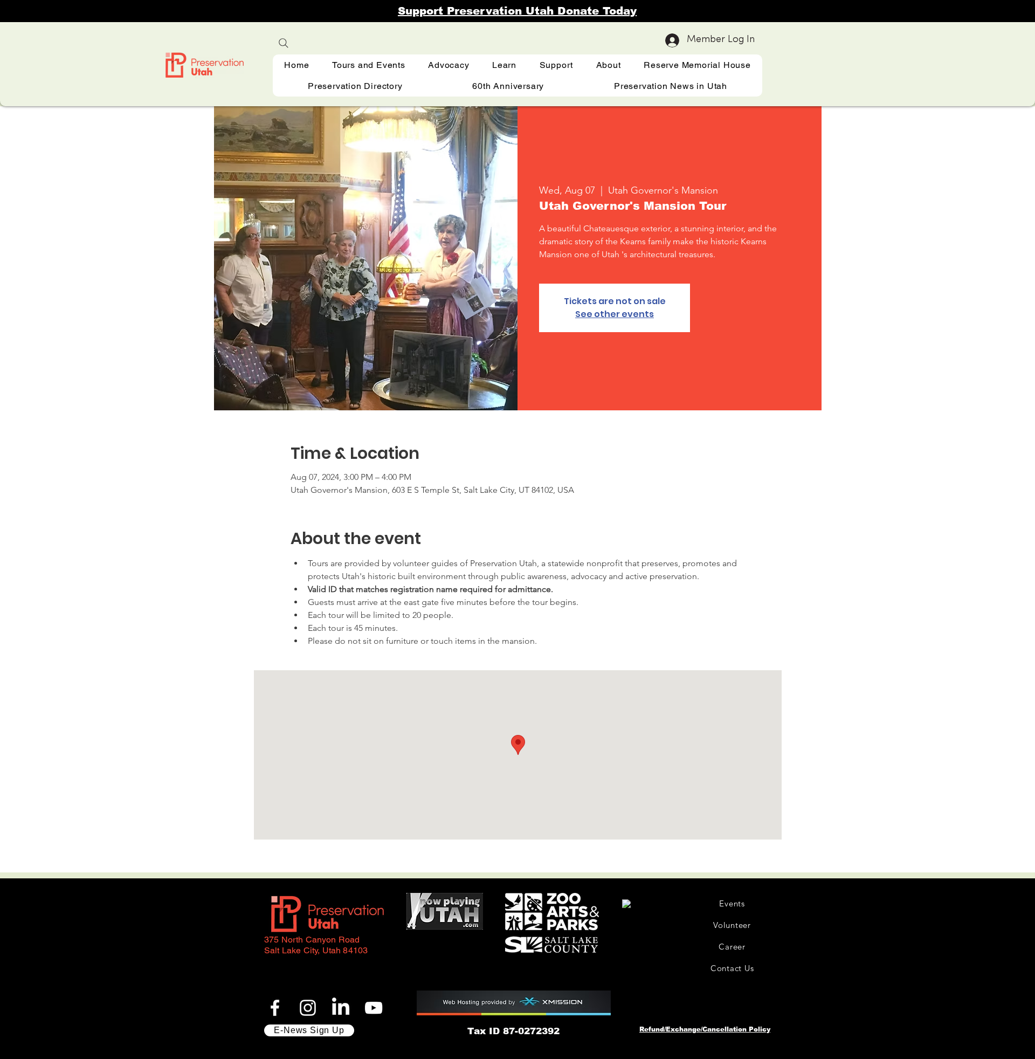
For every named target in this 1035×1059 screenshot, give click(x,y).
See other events (614, 314)
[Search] (283, 43)
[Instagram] (308, 1008)
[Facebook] (275, 1008)
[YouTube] (373, 1008)
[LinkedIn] (340, 1008)
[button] (504, 64)
